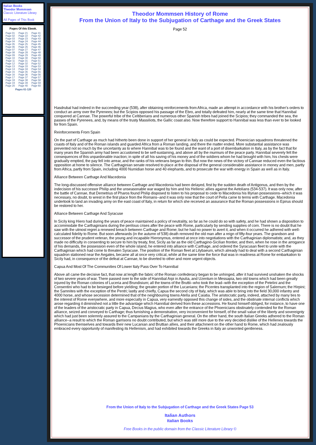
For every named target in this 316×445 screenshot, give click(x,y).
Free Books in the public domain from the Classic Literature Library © (180, 429)
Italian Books (180, 420)
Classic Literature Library (20, 13)
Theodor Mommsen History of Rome (180, 14)
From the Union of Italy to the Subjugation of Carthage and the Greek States (180, 20)
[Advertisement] (180, 67)
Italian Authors (180, 415)
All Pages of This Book (18, 19)
